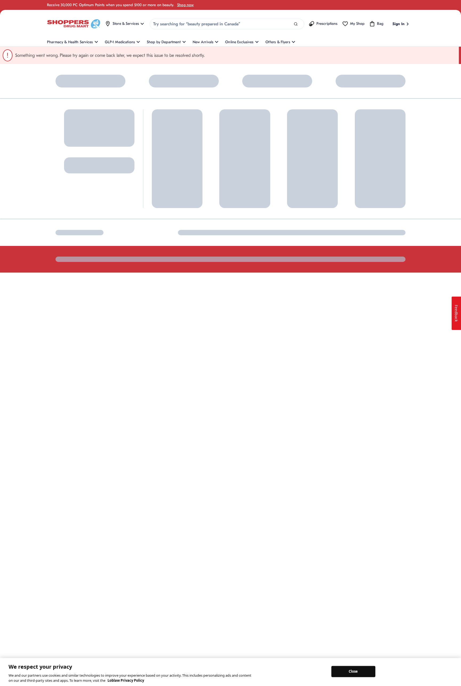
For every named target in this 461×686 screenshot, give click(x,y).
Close (353, 671)
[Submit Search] (296, 24)
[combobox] (227, 24)
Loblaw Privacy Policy (126, 680)
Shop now (185, 5)
